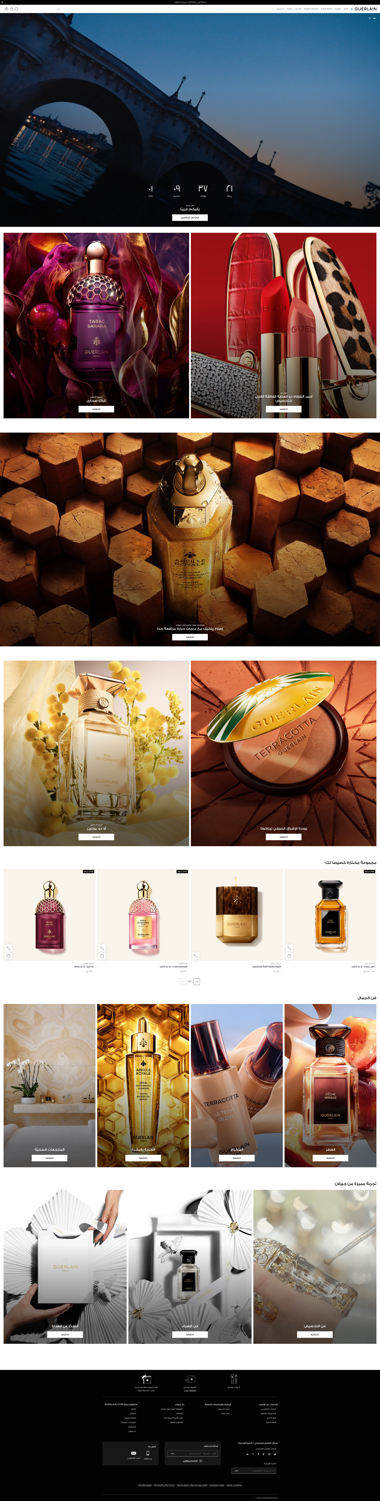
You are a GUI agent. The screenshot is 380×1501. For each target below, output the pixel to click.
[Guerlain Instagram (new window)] (269, 1454)
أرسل (236, 1470)
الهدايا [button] (289, 9)
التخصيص (132, 1427)
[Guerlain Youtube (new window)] (275, 1454)
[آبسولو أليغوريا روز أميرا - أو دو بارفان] (49, 915)
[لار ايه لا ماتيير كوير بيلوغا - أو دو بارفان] (330, 915)
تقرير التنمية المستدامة (173, 1418)
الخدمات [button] (298, 9)
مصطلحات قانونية (234, 1485)
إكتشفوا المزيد (190, 1390)
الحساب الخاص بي (268, 1409)
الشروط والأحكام (145, 1485)
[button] (2, 2)
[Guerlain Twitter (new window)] (253, 1454)
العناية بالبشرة (130, 1418)
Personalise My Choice (164, 1485)
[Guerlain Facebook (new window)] (258, 1454)
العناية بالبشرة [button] (326, 9)
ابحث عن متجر (223, 1409)
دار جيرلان (132, 1431)
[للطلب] (289, 955)
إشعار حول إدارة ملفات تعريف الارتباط (192, 1485)
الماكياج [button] (338, 9)
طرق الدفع (271, 1418)
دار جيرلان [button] (280, 9)
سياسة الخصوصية (216, 1485)
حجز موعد (225, 1413)
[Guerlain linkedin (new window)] (247, 1454)
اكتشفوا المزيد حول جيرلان (172, 1409)
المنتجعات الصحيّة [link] (311, 9)
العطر (133, 1409)
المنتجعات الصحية (128, 1422)
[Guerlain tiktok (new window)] (264, 1454)
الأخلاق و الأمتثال (176, 1422)
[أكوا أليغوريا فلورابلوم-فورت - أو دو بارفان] (143, 915)
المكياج (133, 1413)
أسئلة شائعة (271, 1422)
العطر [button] (345, 9)
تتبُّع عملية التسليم (268, 1413)
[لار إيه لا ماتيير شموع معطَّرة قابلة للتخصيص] (237, 915)
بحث (172, 1453)
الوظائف (179, 1413)
